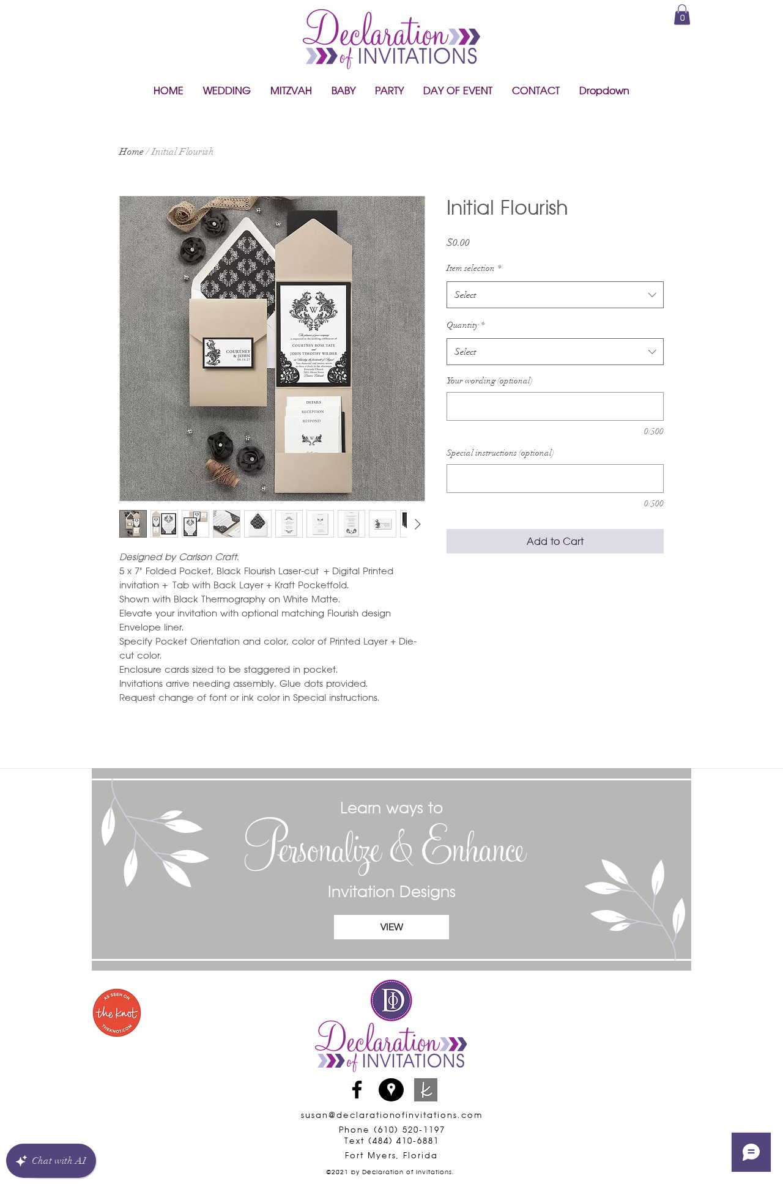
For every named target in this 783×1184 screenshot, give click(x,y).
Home (131, 152)
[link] (682, 14)
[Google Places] (391, 1089)
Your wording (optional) (490, 381)
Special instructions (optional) (500, 453)
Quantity (465, 325)
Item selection (474, 268)
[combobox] (555, 294)
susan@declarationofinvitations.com (391, 1115)
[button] (227, 90)
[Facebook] (357, 1089)
